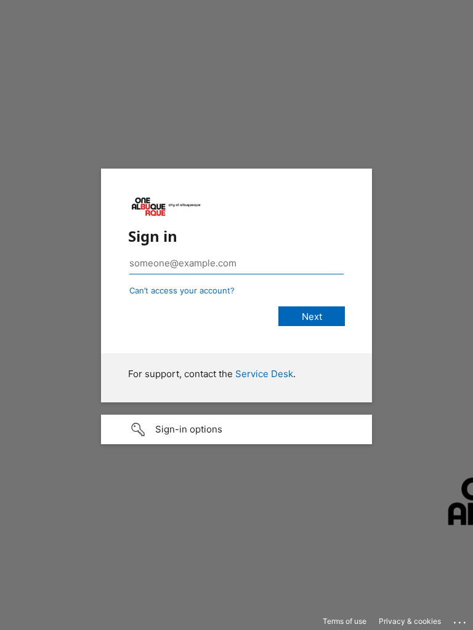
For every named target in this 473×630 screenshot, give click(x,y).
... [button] (460, 619)
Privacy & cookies (410, 621)
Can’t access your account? (182, 290)
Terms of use (344, 621)
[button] (236, 429)
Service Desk (264, 374)
